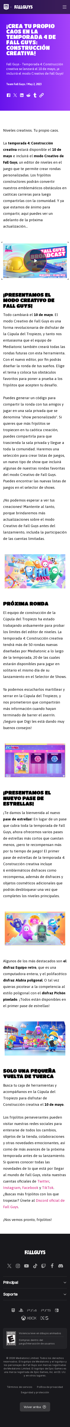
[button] (8, 97)
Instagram (11, 1187)
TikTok (47, 1187)
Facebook (30, 1187)
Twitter (43, 1181)
